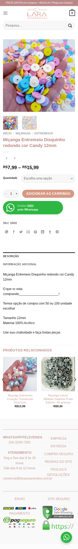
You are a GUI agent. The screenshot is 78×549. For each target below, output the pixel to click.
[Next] (68, 75)
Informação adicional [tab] (20, 264)
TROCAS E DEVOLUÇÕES (58, 472)
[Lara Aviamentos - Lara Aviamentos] (32, 13)
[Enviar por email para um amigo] (28, 232)
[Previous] (9, 75)
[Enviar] (70, 26)
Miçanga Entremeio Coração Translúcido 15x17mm (20, 399)
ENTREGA (58, 446)
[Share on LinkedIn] (42, 232)
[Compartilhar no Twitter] (21, 232)
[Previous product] (14, 158)
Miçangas (23, 133)
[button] (5, 13)
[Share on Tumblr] (50, 232)
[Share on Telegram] (57, 232)
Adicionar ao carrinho (48, 193)
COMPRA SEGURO (58, 454)
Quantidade (10, 178)
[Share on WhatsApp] (6, 232)
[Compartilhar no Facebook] (14, 232)
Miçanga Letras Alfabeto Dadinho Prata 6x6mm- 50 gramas (58, 399)
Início (7, 133)
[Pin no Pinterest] (35, 232)
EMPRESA (59, 438)
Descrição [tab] (11, 256)
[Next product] (6, 158)
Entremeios (43, 133)
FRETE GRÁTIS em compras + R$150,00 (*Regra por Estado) (39, 2)
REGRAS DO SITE (58, 461)
